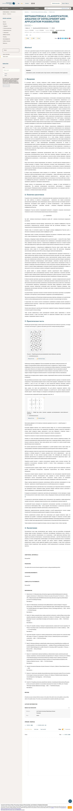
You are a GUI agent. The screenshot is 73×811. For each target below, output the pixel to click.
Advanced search (65, 8)
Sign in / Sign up (65, 3)
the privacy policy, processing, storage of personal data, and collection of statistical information (11, 79)
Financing (4, 36)
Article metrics (5, 56)
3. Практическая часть (7, 30)
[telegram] (64, 38)
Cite (39, 38)
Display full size (31, 358)
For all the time (28, 729)
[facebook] (58, 38)
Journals (27, 3)
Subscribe (6, 85)
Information (12, 11)
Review (5, 50)
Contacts (37, 8)
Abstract (4, 21)
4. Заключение (5, 32)
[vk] (60, 38)
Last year (36, 729)
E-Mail (4, 67)
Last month (43, 729)
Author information (6, 54)
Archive (21, 8)
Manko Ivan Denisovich (30, 707)
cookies (52, 807)
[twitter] (62, 38)
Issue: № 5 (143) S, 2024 (60, 30)
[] (68, 105)
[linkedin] (66, 38)
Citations (9, 13)
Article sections (6, 11)
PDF (34, 38)
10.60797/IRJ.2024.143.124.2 (33, 415)
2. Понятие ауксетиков (7, 28)
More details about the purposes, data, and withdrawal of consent (12, 809)
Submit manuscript (56, 3)
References (5, 43)
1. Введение (5, 26)
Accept (69, 807)
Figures (4, 13)
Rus (18, 3)
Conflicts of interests (6, 41)
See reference (29, 601)
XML (28, 38)
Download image (41, 358)
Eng (21, 3)
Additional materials (6, 34)
